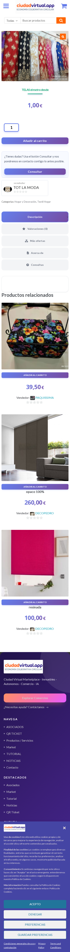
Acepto (35, 904)
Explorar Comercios (35, 698)
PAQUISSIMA (44, 397)
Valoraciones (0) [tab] (37, 228)
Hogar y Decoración (25, 201)
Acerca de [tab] (36, 252)
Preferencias (35, 924)
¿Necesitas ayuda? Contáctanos (24, 707)
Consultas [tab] (37, 264)
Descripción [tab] (35, 216)
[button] (64, 828)
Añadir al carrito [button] (35, 375)
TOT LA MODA (26, 187)
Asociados (13, 785)
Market (11, 791)
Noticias (11, 805)
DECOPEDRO (44, 513)
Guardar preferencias (35, 934)
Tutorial (11, 798)
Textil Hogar (44, 201)
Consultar (35, 171)
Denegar (35, 914)
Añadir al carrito (35, 140)
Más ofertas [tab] (37, 240)
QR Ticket (12, 812)
